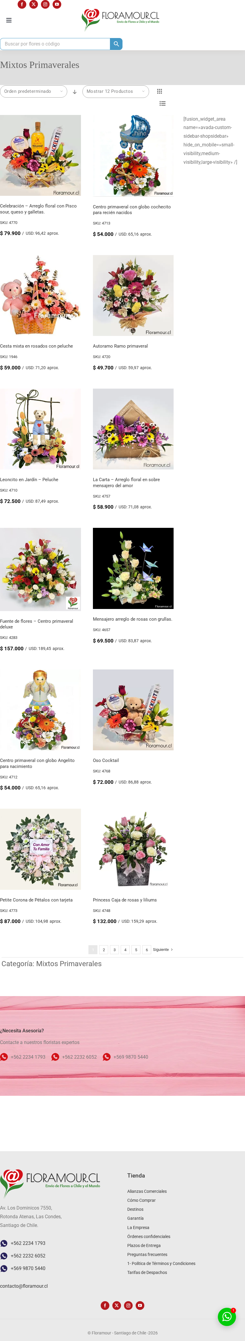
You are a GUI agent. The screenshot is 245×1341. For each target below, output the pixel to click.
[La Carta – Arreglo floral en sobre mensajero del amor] (133, 393)
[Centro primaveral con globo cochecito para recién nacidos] (133, 119)
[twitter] (33, 4)
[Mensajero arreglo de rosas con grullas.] (133, 532)
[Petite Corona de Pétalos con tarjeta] (40, 813)
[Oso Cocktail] (133, 673)
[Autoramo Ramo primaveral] (133, 259)
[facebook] (22, 4)
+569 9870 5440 (28, 1268)
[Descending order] (75, 92)
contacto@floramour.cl (24, 1286)
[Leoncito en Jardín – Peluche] (40, 393)
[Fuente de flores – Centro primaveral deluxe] (40, 532)
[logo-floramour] (120, 11)
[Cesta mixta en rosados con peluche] (40, 259)
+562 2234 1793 (28, 1243)
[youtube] (57, 4)
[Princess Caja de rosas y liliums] (133, 813)
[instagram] (45, 4)
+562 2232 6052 (28, 1256)
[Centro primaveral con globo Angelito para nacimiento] (40, 673)
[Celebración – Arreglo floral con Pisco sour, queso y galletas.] (40, 119)
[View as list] (163, 103)
